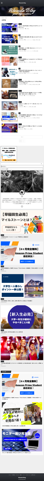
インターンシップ (29, 39)
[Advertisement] (22, 463)
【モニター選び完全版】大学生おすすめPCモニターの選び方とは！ (16, 452)
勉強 (34, 39)
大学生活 (34, 84)
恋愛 (35, 62)
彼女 (33, 62)
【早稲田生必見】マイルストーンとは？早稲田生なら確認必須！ (15, 236)
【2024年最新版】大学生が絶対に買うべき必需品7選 (13, 425)
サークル (27, 95)
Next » (22, 136)
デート (27, 62)
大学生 (27, 28)
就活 (39, 39)
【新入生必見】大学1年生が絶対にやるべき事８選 (12, 332)
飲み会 (33, 95)
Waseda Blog (22, 3)
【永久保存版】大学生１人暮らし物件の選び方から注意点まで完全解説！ (17, 300)
